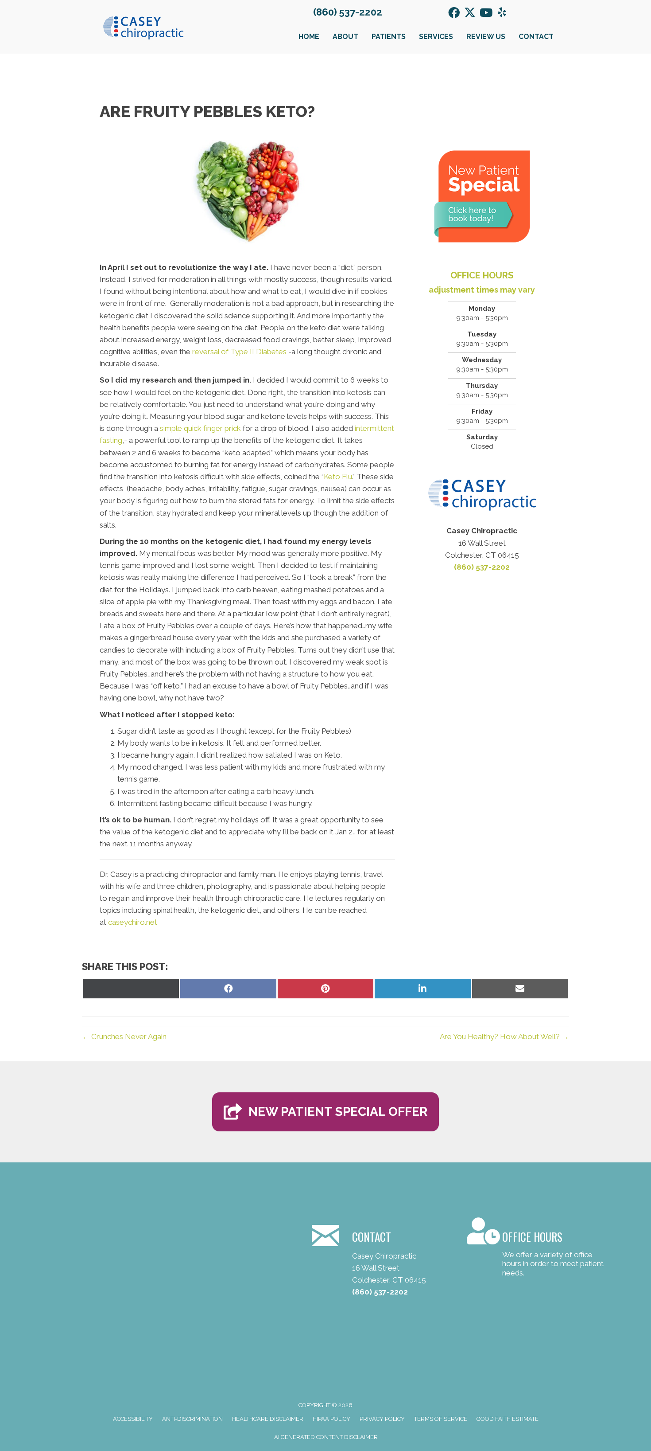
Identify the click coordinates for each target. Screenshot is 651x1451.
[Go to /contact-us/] (535, 1249)
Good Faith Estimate (508, 1419)
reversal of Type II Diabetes (239, 351)
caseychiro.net (132, 922)
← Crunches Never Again (124, 1036)
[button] (454, 12)
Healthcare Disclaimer (267, 1419)
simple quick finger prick (200, 428)
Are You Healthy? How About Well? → (504, 1036)
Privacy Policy (382, 1419)
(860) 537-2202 (347, 12)
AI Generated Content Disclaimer (326, 1437)
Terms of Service (440, 1419)
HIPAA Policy (331, 1419)
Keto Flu (338, 476)
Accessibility (133, 1419)
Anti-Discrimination (192, 1419)
